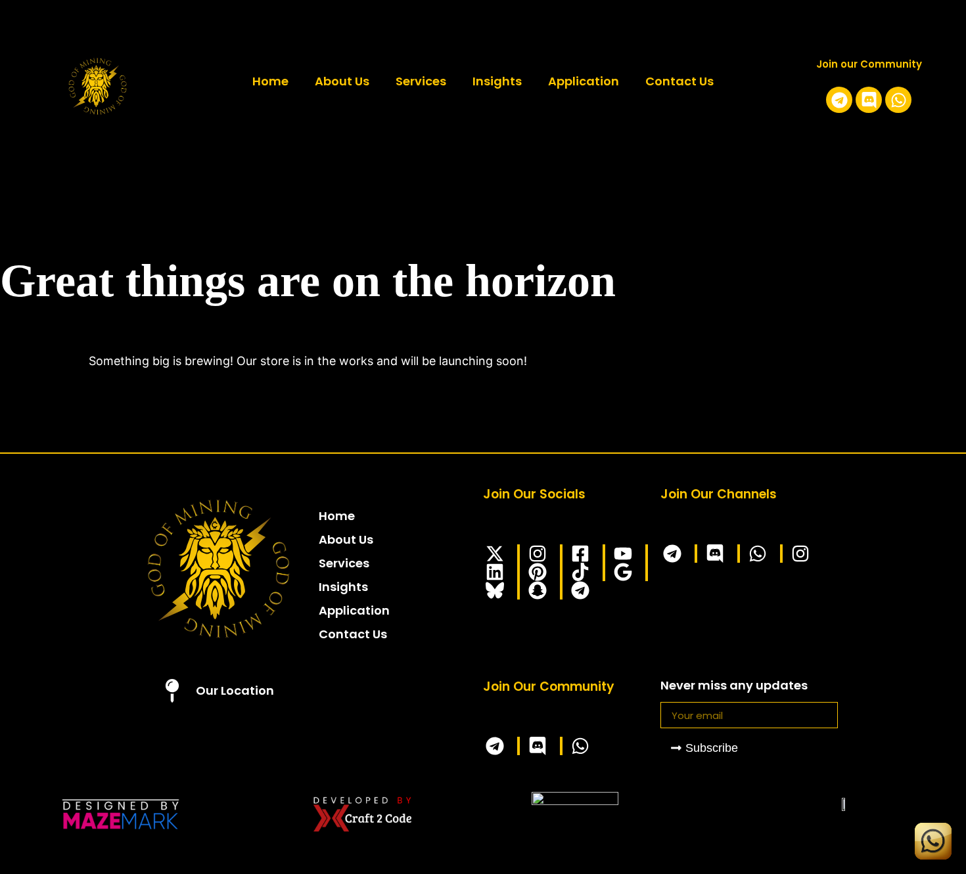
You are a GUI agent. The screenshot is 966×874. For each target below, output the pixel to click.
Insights (497, 81)
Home (270, 81)
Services (421, 81)
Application (583, 81)
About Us (342, 81)
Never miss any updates (734, 686)
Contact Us (679, 81)
